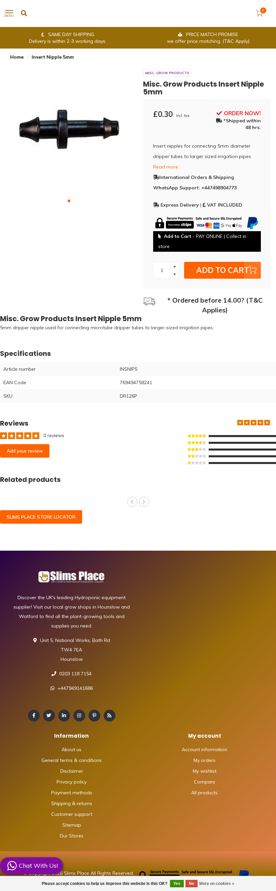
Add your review (25, 451)
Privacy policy (72, 782)
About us (71, 749)
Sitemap (71, 825)
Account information (204, 749)
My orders (204, 760)
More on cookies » (216, 883)
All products (204, 793)
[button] (69, 200)
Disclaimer (71, 771)
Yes (176, 883)
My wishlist (204, 771)
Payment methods (71, 793)
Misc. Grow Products (167, 73)
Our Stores (71, 836)
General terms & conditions (71, 760)
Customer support (71, 814)
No (191, 883)
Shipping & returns (71, 803)
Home (17, 57)
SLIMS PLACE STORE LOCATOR (41, 517)
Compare (204, 782)
